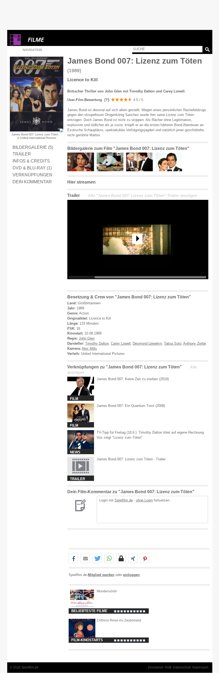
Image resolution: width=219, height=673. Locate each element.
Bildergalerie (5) (33, 147)
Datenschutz (182, 667)
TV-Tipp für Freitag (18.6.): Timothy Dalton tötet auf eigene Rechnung (150, 432)
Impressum (200, 667)
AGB (168, 667)
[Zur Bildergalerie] (61, 130)
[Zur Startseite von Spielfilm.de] (15, 44)
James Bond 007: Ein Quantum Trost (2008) (131, 406)
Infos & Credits (31, 160)
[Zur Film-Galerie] (82, 170)
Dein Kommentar (32, 181)
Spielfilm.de (124, 500)
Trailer (22, 153)
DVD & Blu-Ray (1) (32, 167)
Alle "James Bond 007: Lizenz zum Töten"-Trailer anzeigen (142, 195)
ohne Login (144, 500)
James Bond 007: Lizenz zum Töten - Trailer (131, 459)
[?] (106, 100)
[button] (73, 558)
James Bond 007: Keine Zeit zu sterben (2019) (133, 379)
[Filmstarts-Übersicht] (55, 40)
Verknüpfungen (32, 174)
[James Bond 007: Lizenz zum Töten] (137, 283)
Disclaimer (155, 667)
